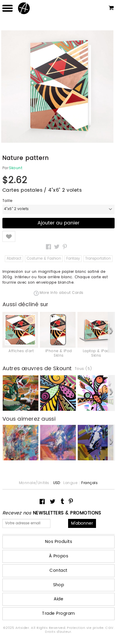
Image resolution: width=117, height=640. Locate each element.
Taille (7, 201)
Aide (59, 599)
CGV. (109, 628)
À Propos (58, 556)
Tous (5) (83, 369)
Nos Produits (58, 541)
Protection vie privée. (86, 628)
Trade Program (58, 613)
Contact (58, 570)
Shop (58, 584)
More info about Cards (61, 293)
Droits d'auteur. (58, 632)
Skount (15, 168)
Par (5, 168)
